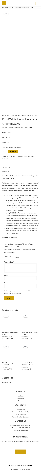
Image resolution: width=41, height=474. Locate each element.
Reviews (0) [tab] (5, 171)
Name (6, 275)
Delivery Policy (20, 409)
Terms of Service (21, 414)
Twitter (20, 401)
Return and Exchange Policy (20, 412)
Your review (9, 262)
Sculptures (33, 115)
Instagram (20, 398)
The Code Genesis (24, 469)
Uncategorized (6, 382)
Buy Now (13, 151)
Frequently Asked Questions (20, 417)
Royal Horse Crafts (24, 115)
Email (6, 283)
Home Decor (5, 115)
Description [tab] (6, 167)
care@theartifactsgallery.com (22, 425)
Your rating (8, 256)
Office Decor (14, 115)
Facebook (20, 396)
